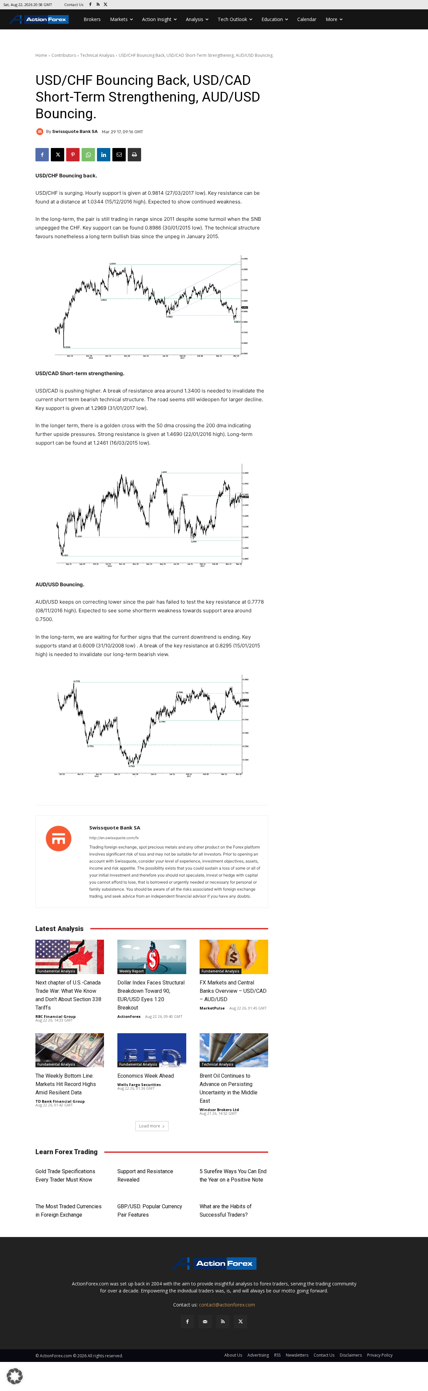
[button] (14, 1376)
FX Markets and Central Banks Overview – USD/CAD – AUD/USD (233, 990)
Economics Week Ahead (145, 1076)
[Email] (119, 154)
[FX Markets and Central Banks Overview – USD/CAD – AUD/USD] (234, 957)
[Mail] (205, 1321)
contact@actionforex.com (227, 1304)
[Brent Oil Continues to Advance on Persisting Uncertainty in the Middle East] (234, 1050)
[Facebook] (90, 5)
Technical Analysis (97, 55)
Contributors (63, 55)
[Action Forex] (39, 19)
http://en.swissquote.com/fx (114, 837)
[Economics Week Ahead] (151, 1050)
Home (41, 55)
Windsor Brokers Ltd (219, 1109)
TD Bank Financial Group (60, 1101)
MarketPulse (212, 1008)
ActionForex (128, 1016)
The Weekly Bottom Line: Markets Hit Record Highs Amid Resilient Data (65, 1084)
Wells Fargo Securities (139, 1084)
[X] (106, 5)
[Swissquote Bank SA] (40, 131)
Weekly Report (131, 971)
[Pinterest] (73, 154)
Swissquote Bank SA (75, 131)
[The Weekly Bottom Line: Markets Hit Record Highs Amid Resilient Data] (69, 1050)
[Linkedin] (103, 154)
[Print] (134, 154)
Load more (149, 1126)
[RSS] (98, 5)
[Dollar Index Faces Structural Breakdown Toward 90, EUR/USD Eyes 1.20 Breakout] (151, 957)
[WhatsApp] (88, 154)
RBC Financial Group (55, 1016)
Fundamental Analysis (56, 971)
